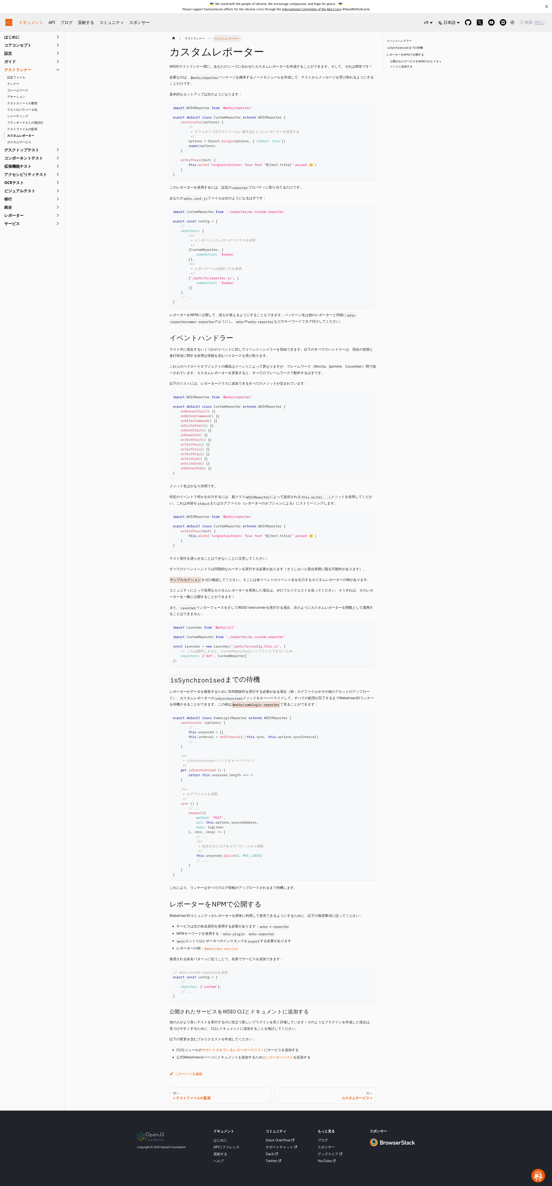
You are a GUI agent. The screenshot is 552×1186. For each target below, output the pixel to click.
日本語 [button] (449, 22)
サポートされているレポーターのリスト (233, 1049)
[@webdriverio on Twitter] (480, 22)
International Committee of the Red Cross (311, 9)
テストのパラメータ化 (22, 110)
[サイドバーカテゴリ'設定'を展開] (58, 53)
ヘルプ (218, 1160)
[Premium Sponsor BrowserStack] (392, 1146)
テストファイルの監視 (22, 129)
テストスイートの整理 (22, 103)
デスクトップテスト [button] (21, 149)
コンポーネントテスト (23, 158)
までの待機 (405, 48)
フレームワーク (17, 90)
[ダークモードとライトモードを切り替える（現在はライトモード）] (512, 22)
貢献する (86, 22)
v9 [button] (426, 22)
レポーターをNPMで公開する (405, 54)
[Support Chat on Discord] (503, 22)
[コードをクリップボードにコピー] (370, 107)
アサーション (16, 97)
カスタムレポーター (20, 135)
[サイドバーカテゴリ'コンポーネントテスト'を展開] (58, 158)
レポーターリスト (279, 1057)
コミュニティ (111, 22)
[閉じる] (546, 6)
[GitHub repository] (468, 22)
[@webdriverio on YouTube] (491, 22)
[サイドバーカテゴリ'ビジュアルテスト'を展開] (58, 190)
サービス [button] (12, 223)
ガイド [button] (10, 61)
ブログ (66, 22)
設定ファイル (16, 77)
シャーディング (17, 116)
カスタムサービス (19, 142)
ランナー (13, 84)
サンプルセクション (185, 579)
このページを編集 (188, 1073)
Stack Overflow (278, 1140)
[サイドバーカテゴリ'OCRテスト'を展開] (58, 182)
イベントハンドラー (399, 41)
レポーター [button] (14, 215)
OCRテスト (14, 182)
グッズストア (328, 1154)
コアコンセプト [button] (17, 45)
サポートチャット (279, 1147)
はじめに (12, 36)
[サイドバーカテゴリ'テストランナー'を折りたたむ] (58, 69)
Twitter (271, 1160)
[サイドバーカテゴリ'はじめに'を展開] (58, 37)
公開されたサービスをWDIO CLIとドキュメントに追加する (416, 63)
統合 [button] (8, 207)
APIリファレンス (226, 1147)
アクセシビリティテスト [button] (25, 174)
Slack (270, 1154)
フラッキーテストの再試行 (25, 122)
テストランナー (17, 69)
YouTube (325, 1160)
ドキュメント (31, 22)
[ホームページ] (173, 38)
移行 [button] (8, 198)
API (52, 22)
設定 (8, 53)
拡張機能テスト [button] (17, 166)
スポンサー (139, 22)
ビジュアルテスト (19, 190)
